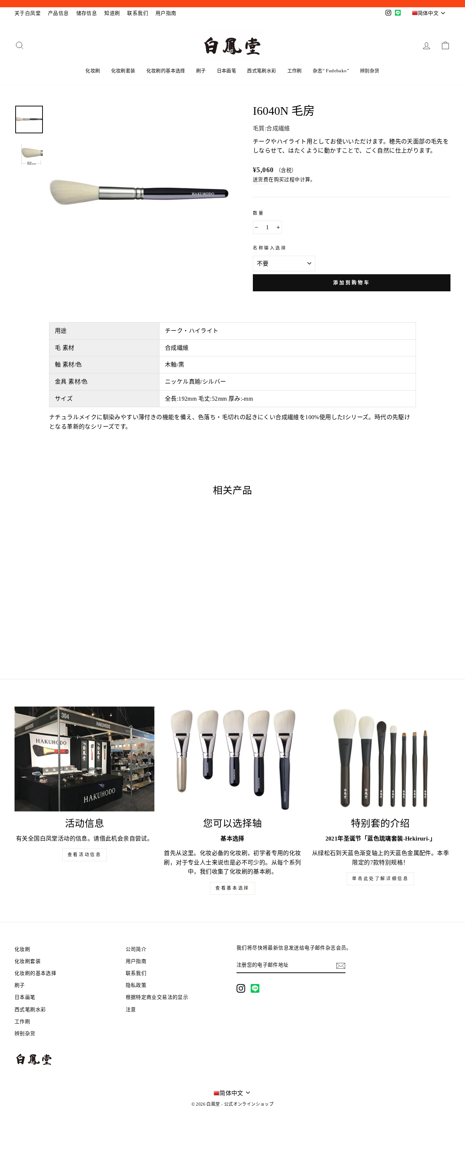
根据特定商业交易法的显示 (157, 997)
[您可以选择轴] (232, 759)
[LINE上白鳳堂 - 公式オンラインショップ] (255, 988)
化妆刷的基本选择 (165, 70)
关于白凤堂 (28, 13)
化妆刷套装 (123, 70)
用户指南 (166, 13)
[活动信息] (84, 759)
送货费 (260, 179)
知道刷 (112, 13)
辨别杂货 (370, 70)
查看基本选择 (232, 888)
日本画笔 (226, 70)
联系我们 (137, 13)
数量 (258, 213)
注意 (131, 1009)
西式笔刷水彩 (261, 70)
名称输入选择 (270, 248)
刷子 (201, 70)
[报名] (340, 965)
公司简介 (136, 949)
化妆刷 (92, 70)
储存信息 (86, 13)
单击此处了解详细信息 (380, 878)
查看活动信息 (85, 854)
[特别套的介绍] (380, 759)
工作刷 (294, 70)
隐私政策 (136, 985)
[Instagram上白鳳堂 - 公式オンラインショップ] (240, 988)
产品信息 (58, 13)
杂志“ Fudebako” (331, 70)
